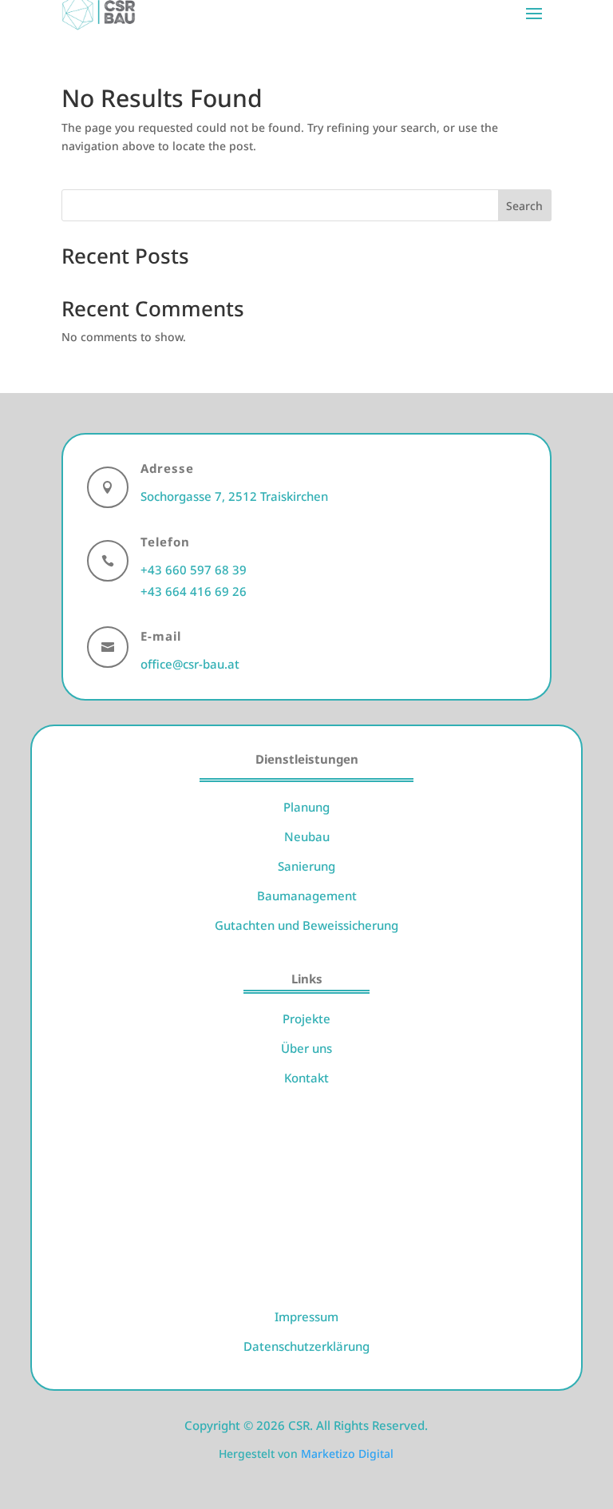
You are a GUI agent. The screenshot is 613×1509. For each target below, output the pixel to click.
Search (524, 205)
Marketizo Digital (347, 1453)
